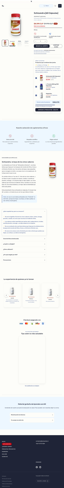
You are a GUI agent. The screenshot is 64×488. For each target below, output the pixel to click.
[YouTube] (40, 467)
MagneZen (49, 93)
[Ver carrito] (55, 5)
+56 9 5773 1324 (40, 443)
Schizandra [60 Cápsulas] (53, 76)
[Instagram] (36, 467)
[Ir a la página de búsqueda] (46, 5)
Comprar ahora (56, 46)
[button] (46, 5)
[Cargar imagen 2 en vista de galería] (12, 43)
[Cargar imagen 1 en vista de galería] (5, 43)
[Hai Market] (3, 5)
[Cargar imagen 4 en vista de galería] (27, 43)
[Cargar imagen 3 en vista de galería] (19, 43)
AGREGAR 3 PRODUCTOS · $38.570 (48, 109)
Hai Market (46, 475)
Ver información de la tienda (40, 53)
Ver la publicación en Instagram (32, 385)
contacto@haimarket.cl (42, 441)
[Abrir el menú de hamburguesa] (60, 6)
